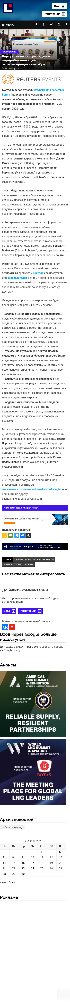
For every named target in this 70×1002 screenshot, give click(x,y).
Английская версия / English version (21, 508)
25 (41, 868)
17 (32, 863)
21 (4, 868)
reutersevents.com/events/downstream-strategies (32, 489)
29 (13, 874)
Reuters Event (12, 564)
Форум (29, 564)
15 (13, 863)
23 (23, 868)
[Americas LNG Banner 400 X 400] (33, 704)
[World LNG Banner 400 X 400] (33, 772)
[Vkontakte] (22, 535)
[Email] (10, 535)
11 (41, 857)
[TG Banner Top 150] (35, 546)
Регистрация (28, 610)
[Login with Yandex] (12, 627)
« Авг (3, 882)
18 (41, 863)
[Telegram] (16, 535)
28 (4, 874)
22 (13, 868)
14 (4, 863)
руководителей (17, 277)
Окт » (11, 882)
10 (32, 857)
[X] (28, 535)
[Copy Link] (4, 535)
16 (23, 863)
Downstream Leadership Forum (34, 559)
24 (32, 868)
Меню (10, 24)
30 (23, 874)
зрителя (38, 273)
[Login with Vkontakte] (5, 627)
